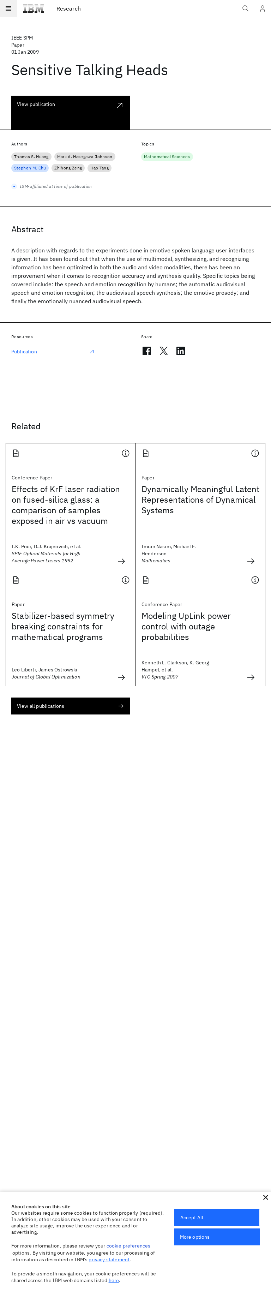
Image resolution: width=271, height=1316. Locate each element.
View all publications (40, 706)
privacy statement (109, 1259)
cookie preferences (129, 1246)
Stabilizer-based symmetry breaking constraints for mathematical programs (63, 626)
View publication (36, 104)
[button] (265, 1197)
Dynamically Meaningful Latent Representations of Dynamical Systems (200, 499)
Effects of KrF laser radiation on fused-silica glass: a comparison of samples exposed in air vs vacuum (66, 505)
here (114, 1280)
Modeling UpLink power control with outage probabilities (186, 626)
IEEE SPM (22, 38)
